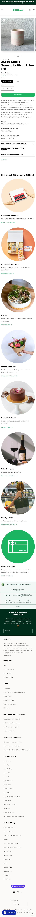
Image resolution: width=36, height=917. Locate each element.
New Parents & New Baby (11, 796)
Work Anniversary (9, 812)
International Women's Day (12, 835)
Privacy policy (28, 909)
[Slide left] (14, 56)
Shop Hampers (6, 273)
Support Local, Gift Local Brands (14, 816)
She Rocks (6, 708)
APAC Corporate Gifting (11, 746)
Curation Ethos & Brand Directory (14, 692)
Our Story (6, 688)
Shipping (3, 75)
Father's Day (7, 855)
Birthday (6, 765)
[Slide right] (22, 56)
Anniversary (7, 761)
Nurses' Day (7, 859)
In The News (7, 696)
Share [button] (5, 159)
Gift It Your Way (6, 222)
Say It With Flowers (8, 376)
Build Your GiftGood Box (11, 723)
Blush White (7, 81)
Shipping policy (18, 912)
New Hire (6, 792)
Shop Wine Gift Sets (8, 476)
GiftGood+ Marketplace (11, 727)
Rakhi (5, 863)
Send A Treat (5, 427)
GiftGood (10, 909)
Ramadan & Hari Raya (10, 843)
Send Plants (5, 325)
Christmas (6, 879)
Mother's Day (7, 851)
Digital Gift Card (8, 731)
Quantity (4, 85)
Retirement (7, 800)
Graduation (7, 785)
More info (18, 606)
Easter (5, 839)
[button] (2, 10)
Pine (18, 81)
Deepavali (6, 875)
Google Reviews (8, 700)
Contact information (29, 912)
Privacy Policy (8, 677)
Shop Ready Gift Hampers (12, 719)
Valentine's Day (8, 831)
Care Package (7, 769)
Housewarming (8, 788)
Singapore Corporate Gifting (12, 742)
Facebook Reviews (9, 704)
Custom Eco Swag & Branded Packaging (16, 750)
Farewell (6, 777)
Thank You (6, 808)
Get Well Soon (8, 781)
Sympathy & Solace (9, 804)
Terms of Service (9, 669)
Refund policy (8, 673)
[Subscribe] (30, 631)
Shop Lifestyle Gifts (8, 525)
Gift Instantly (5, 576)
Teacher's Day (8, 867)
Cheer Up (6, 773)
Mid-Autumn (7, 871)
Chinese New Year (9, 827)
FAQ (4, 665)
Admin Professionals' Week (12, 847)
